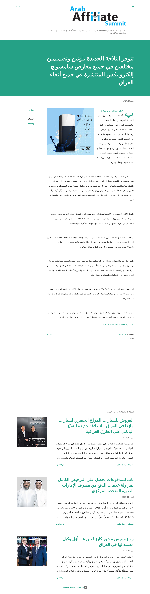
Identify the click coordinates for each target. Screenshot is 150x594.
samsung (31, 123)
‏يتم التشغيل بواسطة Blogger (73, 587)
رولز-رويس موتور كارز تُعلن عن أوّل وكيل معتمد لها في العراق (98, 541)
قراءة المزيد (60, 464)
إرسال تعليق (121, 464)
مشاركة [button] (31, 110)
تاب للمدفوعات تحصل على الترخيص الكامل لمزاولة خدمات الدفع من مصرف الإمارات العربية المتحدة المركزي (96, 484)
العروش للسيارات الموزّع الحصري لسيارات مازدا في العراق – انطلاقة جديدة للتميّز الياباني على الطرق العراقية (96, 425)
